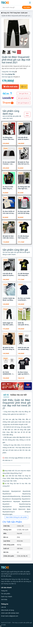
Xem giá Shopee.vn (23, 103)
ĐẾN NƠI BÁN (11, 87)
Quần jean (24, 13)
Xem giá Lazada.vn (23, 98)
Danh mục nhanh (6, 596)
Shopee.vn (16, 77)
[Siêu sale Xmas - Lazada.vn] (16, 386)
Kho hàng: (5, 74)
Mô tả (6, 395)
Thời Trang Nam (15, 13)
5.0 (24, 87)
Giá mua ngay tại (7, 77)
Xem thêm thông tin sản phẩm (16, 517)
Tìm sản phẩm (5, 593)
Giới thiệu (4, 599)
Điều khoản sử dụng (7, 610)
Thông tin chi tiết (18, 395)
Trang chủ (5, 13)
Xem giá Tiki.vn (23, 93)
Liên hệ (3, 607)
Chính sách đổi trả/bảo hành (10, 613)
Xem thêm (27, 114)
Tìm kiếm (26, 7)
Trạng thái (5, 71)
